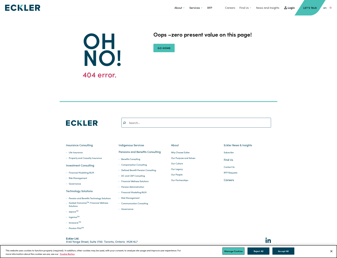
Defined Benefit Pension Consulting (138, 170)
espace (73, 211)
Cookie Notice (67, 254)
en (325, 7)
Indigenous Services (131, 145)
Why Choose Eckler (180, 152)
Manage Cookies (233, 251)
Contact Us (229, 167)
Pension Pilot (76, 228)
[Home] (22, 8)
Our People (177, 174)
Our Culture (177, 163)
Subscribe (229, 152)
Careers (230, 8)
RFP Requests (230, 172)
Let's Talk (310, 7)
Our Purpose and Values (183, 158)
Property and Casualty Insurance (85, 158)
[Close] (331, 251)
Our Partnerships (179, 180)
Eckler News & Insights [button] (238, 145)
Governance (75, 183)
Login (291, 8)
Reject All (258, 251)
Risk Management (78, 178)
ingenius (74, 217)
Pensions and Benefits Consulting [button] (140, 152)
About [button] (178, 8)
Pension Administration (132, 186)
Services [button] (194, 8)
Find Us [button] (244, 8)
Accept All (283, 251)
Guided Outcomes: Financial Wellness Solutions (88, 204)
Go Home (164, 48)
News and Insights (267, 8)
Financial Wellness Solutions (134, 181)
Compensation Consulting (134, 164)
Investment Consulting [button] (80, 165)
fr (331, 7)
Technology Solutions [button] (79, 191)
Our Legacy (177, 169)
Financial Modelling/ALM (81, 172)
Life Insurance (76, 152)
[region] (168, 251)
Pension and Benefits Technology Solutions (90, 198)
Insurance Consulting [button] (79, 145)
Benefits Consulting (130, 159)
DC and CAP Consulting (133, 175)
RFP (209, 8)
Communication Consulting (134, 203)
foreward (75, 222)
